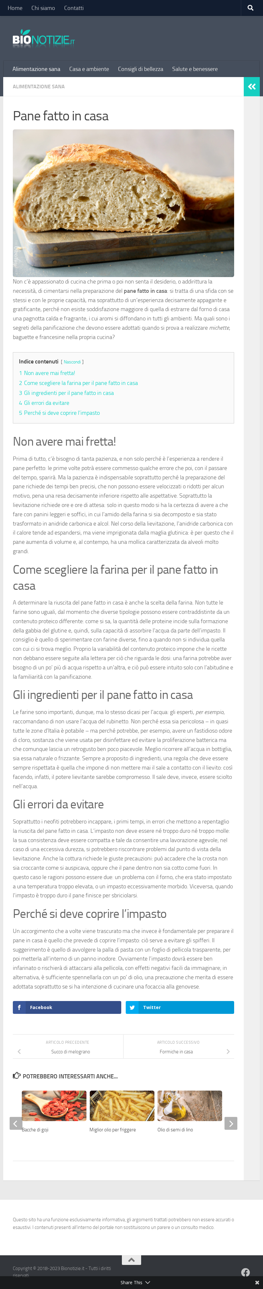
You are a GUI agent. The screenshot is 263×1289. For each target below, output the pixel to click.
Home (15, 8)
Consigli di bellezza (140, 69)
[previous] (16, 1123)
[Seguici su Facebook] (245, 1272)
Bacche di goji (35, 1130)
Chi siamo (43, 8)
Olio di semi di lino (175, 1130)
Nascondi (72, 362)
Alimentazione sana (36, 69)
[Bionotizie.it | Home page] (44, 38)
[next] (231, 1123)
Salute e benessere (195, 69)
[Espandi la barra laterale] (252, 86)
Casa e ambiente (89, 69)
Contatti (74, 8)
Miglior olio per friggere (112, 1130)
